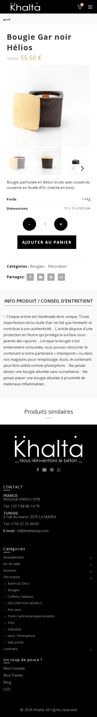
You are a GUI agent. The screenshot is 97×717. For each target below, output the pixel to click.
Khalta (38, 709)
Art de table (11, 564)
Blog (7, 682)
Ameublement (13, 557)
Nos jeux (14, 609)
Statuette (14, 629)
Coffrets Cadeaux (20, 596)
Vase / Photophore (21, 636)
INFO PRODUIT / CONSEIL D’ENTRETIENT (48, 301)
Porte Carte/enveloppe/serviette (31, 616)
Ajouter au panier (47, 242)
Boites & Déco (18, 583)
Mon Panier (13, 675)
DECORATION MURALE (25, 603)
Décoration (57, 266)
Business (9, 570)
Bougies (37, 266)
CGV (6, 689)
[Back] (6, 19)
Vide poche (16, 642)
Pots (11, 622)
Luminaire (10, 649)
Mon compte (14, 668)
